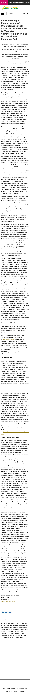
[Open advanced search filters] (24, 13)
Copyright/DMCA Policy (10, 691)
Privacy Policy (22, 691)
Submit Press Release (9, 688)
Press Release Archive (17, 685)
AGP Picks (4, 2)
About (8, 685)
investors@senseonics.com (8, 601)
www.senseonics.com (8, 339)
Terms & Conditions (21, 688)
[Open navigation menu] (2, 13)
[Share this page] (28, 13)
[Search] (20, 13)
